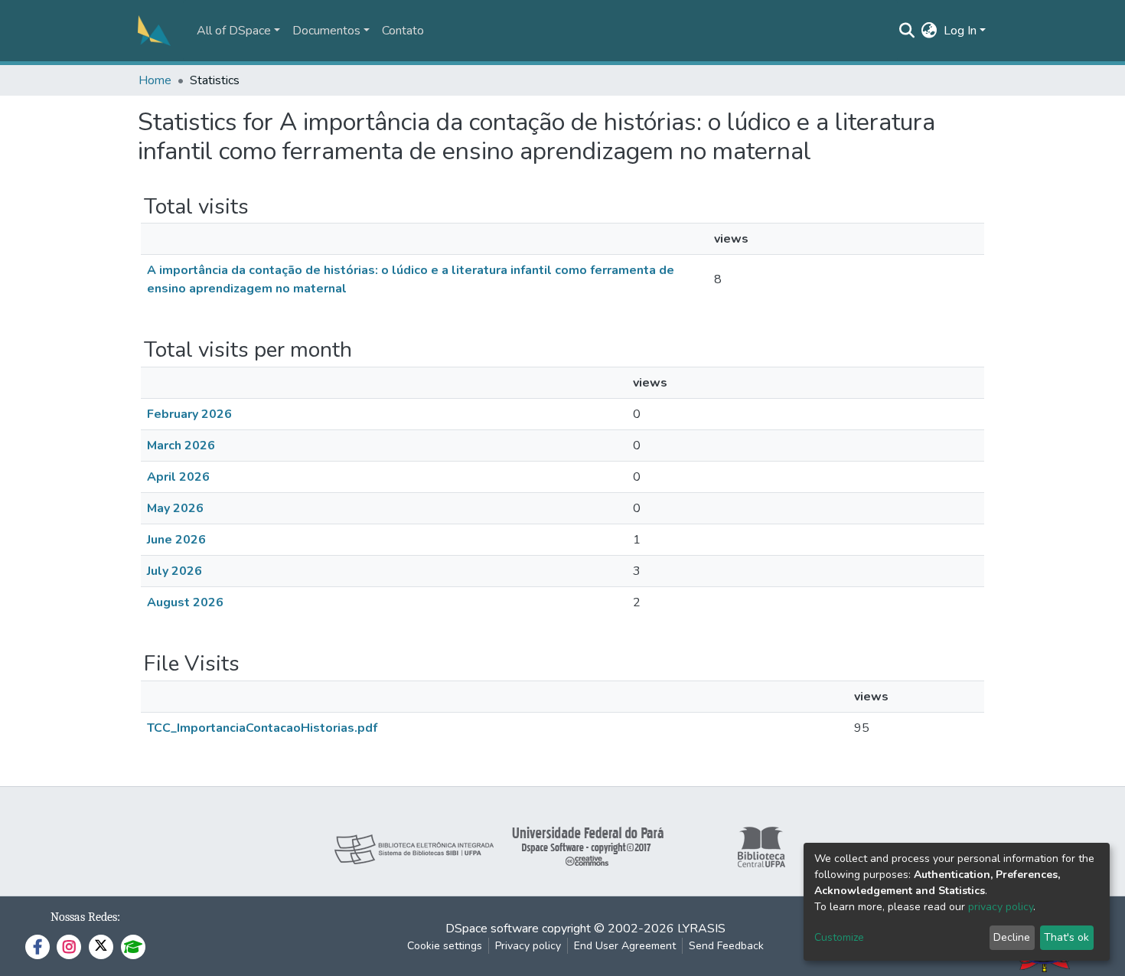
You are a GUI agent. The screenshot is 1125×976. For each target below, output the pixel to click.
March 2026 (181, 445)
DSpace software (492, 928)
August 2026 (185, 602)
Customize (839, 937)
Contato (403, 30)
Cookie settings (444, 945)
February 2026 (189, 414)
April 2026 (178, 476)
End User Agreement (625, 945)
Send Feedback (726, 945)
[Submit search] (907, 30)
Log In (960, 30)
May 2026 (175, 508)
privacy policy (1000, 906)
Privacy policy (528, 945)
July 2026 (174, 571)
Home (155, 80)
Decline (1011, 937)
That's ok (1066, 937)
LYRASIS (701, 928)
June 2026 (176, 539)
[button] (929, 30)
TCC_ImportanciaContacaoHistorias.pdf (262, 728)
